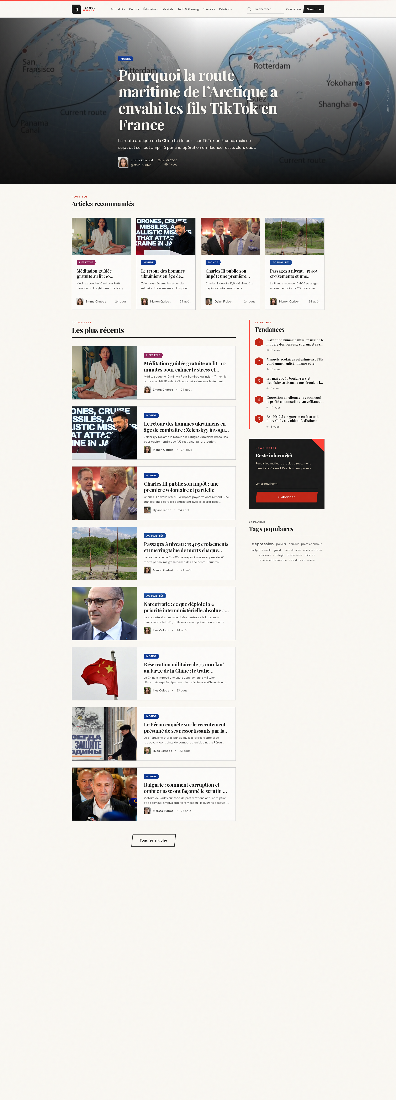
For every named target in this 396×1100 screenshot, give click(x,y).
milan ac (310, 555)
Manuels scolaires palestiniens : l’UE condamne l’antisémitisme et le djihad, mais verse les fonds (294, 361)
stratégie (278, 555)
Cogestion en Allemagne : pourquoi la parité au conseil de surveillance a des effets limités (294, 399)
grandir (278, 550)
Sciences (209, 9)
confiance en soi (312, 550)
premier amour (311, 544)
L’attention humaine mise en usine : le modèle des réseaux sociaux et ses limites (295, 342)
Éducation (150, 9)
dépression (263, 544)
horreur (294, 544)
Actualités (118, 9)
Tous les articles (153, 840)
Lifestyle (167, 9)
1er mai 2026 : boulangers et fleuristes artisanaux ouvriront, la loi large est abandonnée (294, 380)
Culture (134, 9)
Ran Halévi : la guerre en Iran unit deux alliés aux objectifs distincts (292, 419)
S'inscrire (314, 9)
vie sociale (265, 555)
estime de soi (294, 555)
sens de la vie (293, 550)
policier (281, 544)
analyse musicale (261, 550)
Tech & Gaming (188, 9)
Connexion (293, 9)
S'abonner (286, 497)
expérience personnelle (273, 560)
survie (311, 560)
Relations (225, 9)
